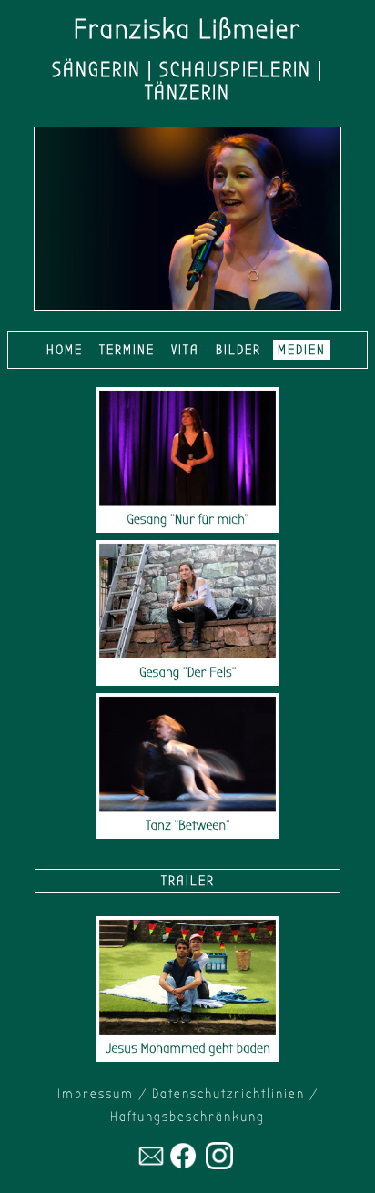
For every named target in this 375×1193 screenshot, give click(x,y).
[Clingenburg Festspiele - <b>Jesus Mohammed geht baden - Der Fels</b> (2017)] (187, 681)
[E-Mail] (151, 1165)
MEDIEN (302, 350)
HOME (64, 350)
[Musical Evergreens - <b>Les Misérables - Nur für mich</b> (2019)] (187, 528)
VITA (185, 350)
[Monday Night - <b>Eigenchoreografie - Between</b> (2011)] (187, 834)
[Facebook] (183, 1165)
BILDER (238, 350)
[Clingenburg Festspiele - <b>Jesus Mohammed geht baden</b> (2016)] (187, 1057)
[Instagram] (219, 1165)
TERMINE (127, 350)
